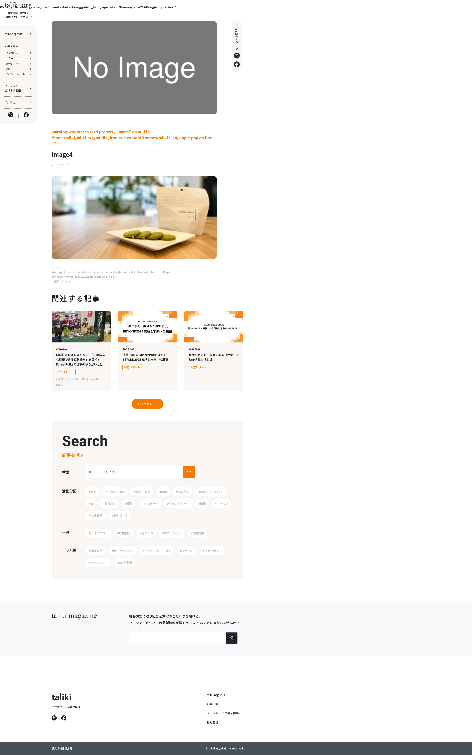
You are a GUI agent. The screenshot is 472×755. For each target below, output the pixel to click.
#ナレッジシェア (122, 551)
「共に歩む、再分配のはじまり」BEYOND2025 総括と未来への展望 (145, 357)
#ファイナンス (212, 551)
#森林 (59, 385)
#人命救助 (96, 515)
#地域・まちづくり (67, 379)
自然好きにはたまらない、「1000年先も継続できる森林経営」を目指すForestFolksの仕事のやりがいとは (80, 359)
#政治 (202, 503)
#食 (91, 503)
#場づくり (146, 533)
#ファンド (187, 551)
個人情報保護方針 (62, 748)
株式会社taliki (73, 707)
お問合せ (212, 722)
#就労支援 (197, 533)
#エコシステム (172, 533)
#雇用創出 (124, 533)
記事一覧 (212, 704)
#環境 (84, 379)
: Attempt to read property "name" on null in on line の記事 (111, 276)
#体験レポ (96, 551)
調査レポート (132, 367)
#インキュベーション (157, 551)
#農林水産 (109, 503)
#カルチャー (150, 503)
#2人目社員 (125, 562)
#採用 (94, 379)
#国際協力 (183, 491)
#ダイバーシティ (178, 503)
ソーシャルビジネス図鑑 (222, 713)
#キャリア (221, 503)
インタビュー (66, 372)
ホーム (55, 267)
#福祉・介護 (142, 491)
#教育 (93, 491)
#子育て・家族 (115, 491)
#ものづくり (119, 515)
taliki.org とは (215, 694)
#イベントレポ (98, 562)
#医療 (163, 491)
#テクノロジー (98, 533)
